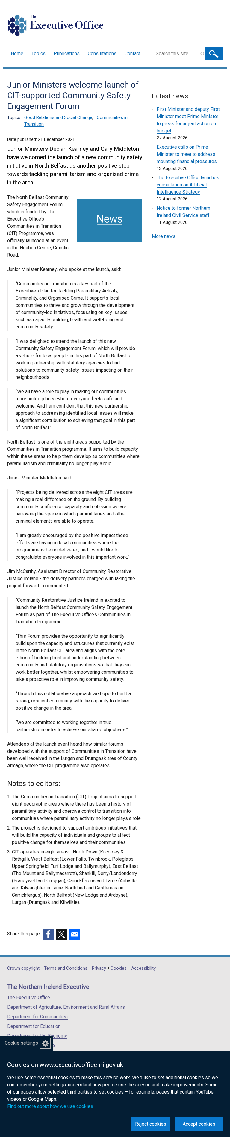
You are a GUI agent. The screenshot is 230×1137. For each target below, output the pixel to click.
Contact (132, 53)
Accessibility (143, 968)
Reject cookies (150, 1124)
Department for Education (33, 1026)
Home (17, 53)
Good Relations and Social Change (58, 117)
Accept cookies (199, 1124)
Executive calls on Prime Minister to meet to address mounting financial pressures (187, 154)
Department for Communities (37, 1017)
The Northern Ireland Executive (48, 986)
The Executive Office (28, 997)
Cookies (119, 968)
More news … (166, 236)
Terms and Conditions (65, 968)
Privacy (99, 968)
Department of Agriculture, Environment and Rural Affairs (66, 1007)
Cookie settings (21, 1043)
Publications (67, 53)
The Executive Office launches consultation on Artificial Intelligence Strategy (188, 185)
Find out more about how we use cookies (50, 1106)
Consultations (102, 53)
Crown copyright (23, 968)
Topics (38, 53)
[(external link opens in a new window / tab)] (48, 934)
